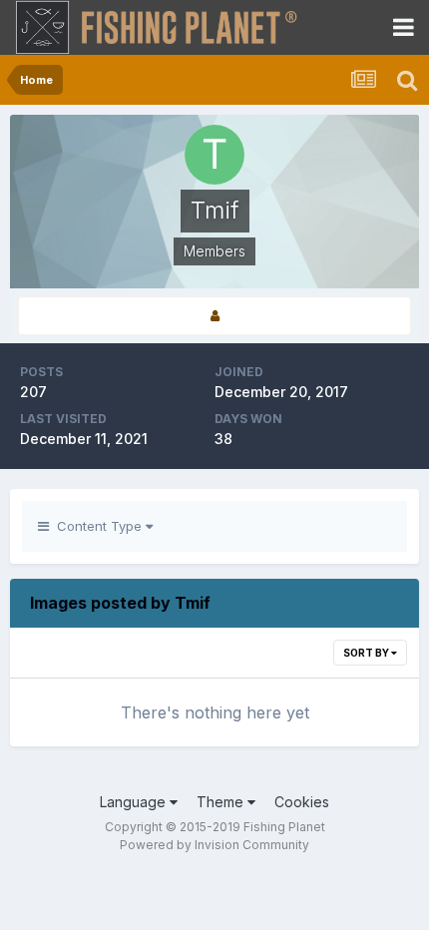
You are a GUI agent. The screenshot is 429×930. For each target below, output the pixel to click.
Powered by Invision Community (214, 844)
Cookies (301, 801)
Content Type (97, 526)
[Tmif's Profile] (214, 315)
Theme (222, 801)
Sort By (367, 653)
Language (135, 801)
